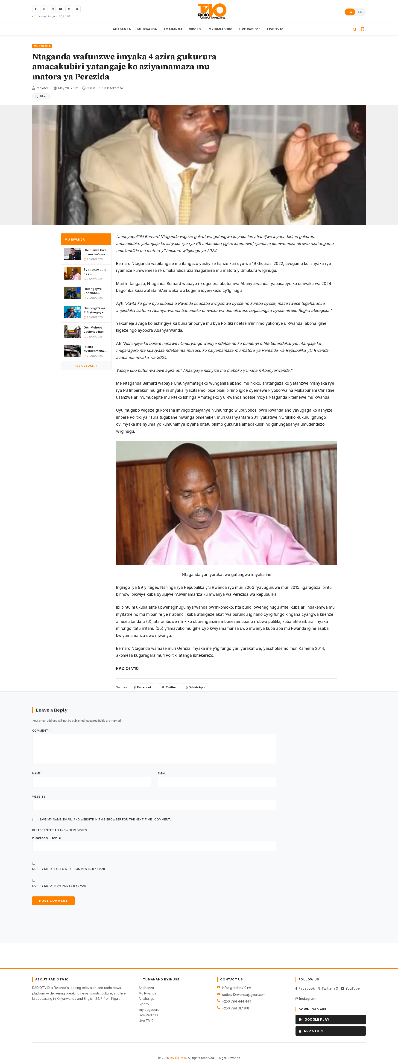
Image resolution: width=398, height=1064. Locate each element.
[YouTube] (60, 9)
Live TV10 (146, 1021)
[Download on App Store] (77, 9)
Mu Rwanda (147, 993)
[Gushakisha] (354, 29)
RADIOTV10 (178, 1058)
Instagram (307, 998)
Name (37, 773)
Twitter (171, 687)
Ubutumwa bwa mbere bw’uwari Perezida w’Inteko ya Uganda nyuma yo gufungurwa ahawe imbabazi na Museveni (96, 252)
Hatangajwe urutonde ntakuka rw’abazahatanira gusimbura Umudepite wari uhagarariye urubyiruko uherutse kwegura (96, 291)
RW (350, 12)
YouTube (352, 988)
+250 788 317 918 (235, 1008)
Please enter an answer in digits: (60, 830)
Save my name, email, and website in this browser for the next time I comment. (105, 819)
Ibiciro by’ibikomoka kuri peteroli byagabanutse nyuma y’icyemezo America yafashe (94, 349)
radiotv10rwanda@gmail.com (243, 995)
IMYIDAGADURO (220, 29)
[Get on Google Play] (68, 9)
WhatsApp (197, 687)
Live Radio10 (148, 1015)
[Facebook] (35, 9)
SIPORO (195, 29)
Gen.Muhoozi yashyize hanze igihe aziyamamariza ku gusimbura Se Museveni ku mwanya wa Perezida (95, 330)
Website (38, 796)
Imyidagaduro (149, 1010)
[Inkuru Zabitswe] (362, 29)
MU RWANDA (147, 29)
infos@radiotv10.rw (236, 988)
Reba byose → (86, 365)
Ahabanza (146, 988)
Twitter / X (329, 988)
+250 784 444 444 (236, 1001)
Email (163, 773)
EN (360, 12)
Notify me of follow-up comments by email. (69, 869)
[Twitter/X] (44, 9)
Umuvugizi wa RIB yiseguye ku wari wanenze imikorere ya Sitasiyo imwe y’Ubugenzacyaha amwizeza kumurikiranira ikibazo (96, 310)
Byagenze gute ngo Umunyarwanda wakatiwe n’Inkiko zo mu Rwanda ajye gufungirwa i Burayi (95, 271)
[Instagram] (52, 9)
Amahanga (147, 998)
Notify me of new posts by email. (60, 885)
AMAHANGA (173, 29)
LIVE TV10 (275, 29)
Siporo (144, 1004)
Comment (41, 730)
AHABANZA (122, 29)
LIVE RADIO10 (250, 29)
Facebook (144, 687)
